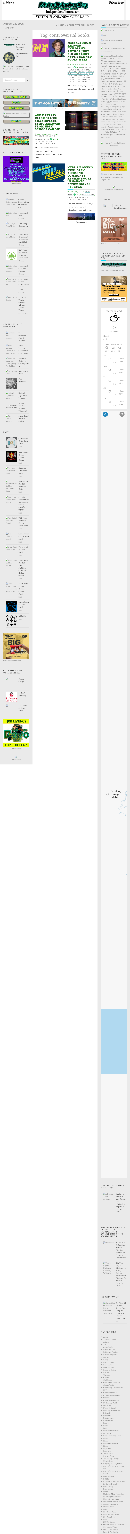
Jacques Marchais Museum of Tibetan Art (23, 407)
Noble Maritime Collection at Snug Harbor (23, 349)
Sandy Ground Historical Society (24, 418)
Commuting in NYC (110, 1392)
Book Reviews (108, 1367)
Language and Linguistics (112, 1463)
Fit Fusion (107, 1433)
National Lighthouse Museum (23, 395)
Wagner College (21, 680)
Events (81, 72)
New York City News (111, 1514)
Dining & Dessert (109, 1408)
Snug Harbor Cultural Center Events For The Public (24, 284)
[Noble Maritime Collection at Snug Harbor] (11, 349)
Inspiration (107, 1448)
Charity (106, 1377)
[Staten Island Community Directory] (9, 44)
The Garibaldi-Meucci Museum (22, 337)
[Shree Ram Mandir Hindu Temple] (11, 500)
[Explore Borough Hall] (9, 58)
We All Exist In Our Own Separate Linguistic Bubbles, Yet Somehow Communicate (121, 1250)
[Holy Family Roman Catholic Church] (11, 456)
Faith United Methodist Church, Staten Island (23, 522)
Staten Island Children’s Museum (23, 268)
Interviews (107, 1451)
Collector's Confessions (111, 1382)
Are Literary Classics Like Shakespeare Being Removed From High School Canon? (48, 122)
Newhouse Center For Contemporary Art (24, 362)
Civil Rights (83, 70)
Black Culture (108, 1365)
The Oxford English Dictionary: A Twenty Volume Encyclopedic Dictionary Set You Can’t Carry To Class (121, 1274)
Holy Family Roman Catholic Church (23, 456)
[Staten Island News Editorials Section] (16, 114)
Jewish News (107, 1453)
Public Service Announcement (12, 661)
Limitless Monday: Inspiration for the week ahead (114, 1482)
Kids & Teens (108, 1461)
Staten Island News (77, 81)
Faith (20, 446)
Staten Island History (79, 79)
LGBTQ (106, 1479)
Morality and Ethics (78, 74)
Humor (105, 1446)
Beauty (105, 1359)
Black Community (109, 1362)
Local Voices (108, 1489)
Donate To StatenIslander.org (120, 206)
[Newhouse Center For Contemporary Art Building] (11, 362)
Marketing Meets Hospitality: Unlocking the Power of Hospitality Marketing (113, 1496)
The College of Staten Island (23, 708)
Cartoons (106, 1375)
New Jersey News (109, 1512)
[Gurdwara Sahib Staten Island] (11, 470)
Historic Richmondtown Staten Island (23, 202)
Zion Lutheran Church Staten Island (24, 536)
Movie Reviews (108, 1506)
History (90, 72)
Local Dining (108, 1486)
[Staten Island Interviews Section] (16, 108)
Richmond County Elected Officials (22, 67)
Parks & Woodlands (110, 1529)
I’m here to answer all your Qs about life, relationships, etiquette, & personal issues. (121, 1203)
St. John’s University (22, 694)
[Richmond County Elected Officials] (9, 69)
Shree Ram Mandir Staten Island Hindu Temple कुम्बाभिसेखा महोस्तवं (24, 503)
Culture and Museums (111, 1400)
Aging (105, 1337)
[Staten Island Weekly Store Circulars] (16, 140)
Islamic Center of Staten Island (24, 604)
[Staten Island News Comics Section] (16, 121)
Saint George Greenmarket (23, 224)
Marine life (107, 1491)
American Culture (44, 141)
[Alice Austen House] (11, 372)
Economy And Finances (111, 1410)
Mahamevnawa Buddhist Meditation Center (24, 485)
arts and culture (108, 1347)
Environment (108, 1420)
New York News (109, 1517)
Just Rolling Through (111, 1458)
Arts (104, 1344)
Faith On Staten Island (111, 1430)
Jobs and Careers (109, 1456)
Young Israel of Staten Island (23, 549)
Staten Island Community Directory (20, 47)
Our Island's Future (110, 1527)
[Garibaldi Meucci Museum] (11, 335)
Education (50, 143)
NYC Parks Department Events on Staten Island (23, 254)
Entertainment (108, 1418)
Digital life (107, 1405)
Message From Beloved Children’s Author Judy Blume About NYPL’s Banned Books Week (80, 51)
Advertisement (16, 184)
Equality (72, 72)
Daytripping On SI (110, 1403)
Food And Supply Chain (112, 1436)
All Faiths (22, 616)
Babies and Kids (109, 1349)
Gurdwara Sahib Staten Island (23, 470)
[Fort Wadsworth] (11, 383)
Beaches (106, 1357)
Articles (106, 1342)
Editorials (106, 1413)
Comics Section (109, 1385)
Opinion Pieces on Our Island (114, 1524)
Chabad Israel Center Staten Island (23, 441)
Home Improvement (110, 1443)
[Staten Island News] (16, 96)
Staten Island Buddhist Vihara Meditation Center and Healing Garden (23, 568)
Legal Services (108, 1476)
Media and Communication (113, 1501)
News (26, 313)
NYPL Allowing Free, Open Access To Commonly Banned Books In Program (80, 177)
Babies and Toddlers (110, 1352)
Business (106, 1372)
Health (105, 1438)
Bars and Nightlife (110, 1354)
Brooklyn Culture (109, 1370)
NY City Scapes (109, 1522)
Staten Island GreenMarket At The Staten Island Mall (24, 238)
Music (105, 1509)
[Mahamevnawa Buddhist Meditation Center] (11, 486)
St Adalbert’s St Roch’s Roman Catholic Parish (23, 588)
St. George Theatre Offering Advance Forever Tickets (22, 303)
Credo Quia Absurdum (111, 1395)
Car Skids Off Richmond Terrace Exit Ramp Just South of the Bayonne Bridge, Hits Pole (121, 1312)
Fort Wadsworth (23, 380)
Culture (20, 208)
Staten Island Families (79, 77)
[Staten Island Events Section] (16, 102)
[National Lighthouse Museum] (11, 395)
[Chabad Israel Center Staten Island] (11, 443)
